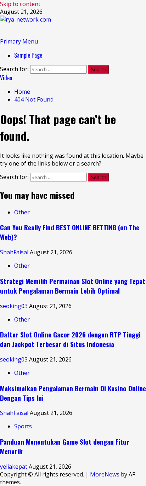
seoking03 (14, 306)
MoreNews (104, 474)
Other (22, 212)
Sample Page (28, 55)
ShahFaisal (15, 252)
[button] (19, 41)
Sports (23, 426)
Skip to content (20, 4)
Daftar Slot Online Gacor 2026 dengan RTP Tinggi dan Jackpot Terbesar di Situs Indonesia (70, 339)
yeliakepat (14, 466)
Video (6, 78)
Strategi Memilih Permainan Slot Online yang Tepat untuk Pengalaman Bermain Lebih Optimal (72, 285)
